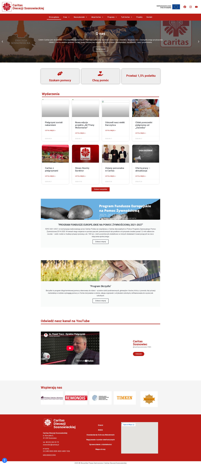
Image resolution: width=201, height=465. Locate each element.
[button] (2, 41)
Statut (100, 425)
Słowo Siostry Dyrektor (82, 169)
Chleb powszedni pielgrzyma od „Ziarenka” (143, 125)
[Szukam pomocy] (60, 73)
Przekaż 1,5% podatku (141, 75)
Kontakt (149, 17)
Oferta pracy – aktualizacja (142, 169)
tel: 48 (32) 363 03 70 (51, 442)
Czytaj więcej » (50, 130)
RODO (100, 430)
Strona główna (54, 17)
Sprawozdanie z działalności (100, 444)
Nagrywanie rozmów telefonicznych (100, 440)
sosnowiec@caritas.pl (51, 445)
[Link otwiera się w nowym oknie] (184, 6)
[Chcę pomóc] (100, 73)
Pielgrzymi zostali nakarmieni (53, 123)
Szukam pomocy (60, 80)
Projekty (139, 17)
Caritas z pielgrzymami (51, 169)
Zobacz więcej (100, 242)
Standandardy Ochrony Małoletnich (100, 435)
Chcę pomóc (100, 80)
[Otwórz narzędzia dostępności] (4, 460)
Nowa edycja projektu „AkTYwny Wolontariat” (84, 125)
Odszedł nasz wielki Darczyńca (115, 123)
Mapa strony (100, 449)
